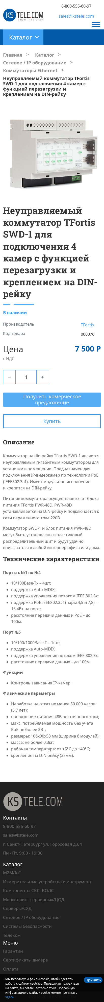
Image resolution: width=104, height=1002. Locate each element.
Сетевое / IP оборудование (31, 917)
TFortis (87, 325)
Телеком (12, 935)
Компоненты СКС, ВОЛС (28, 890)
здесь (9, 997)
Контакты (15, 817)
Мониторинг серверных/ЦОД (33, 899)
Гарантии (13, 951)
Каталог (12, 864)
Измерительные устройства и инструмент (47, 881)
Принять (93, 980)
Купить (52, 421)
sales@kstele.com (76, 16)
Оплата (11, 969)
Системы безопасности (27, 926)
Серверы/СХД (17, 908)
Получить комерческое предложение (52, 399)
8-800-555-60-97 (76, 6)
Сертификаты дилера (25, 960)
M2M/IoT (12, 872)
